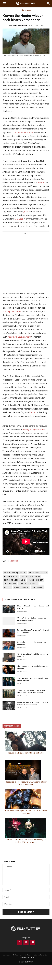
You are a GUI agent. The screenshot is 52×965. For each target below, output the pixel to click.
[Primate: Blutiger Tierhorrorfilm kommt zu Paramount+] (9, 665)
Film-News (26, 10)
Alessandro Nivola (38, 605)
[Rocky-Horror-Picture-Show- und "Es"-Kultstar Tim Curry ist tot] (9, 737)
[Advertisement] (26, 293)
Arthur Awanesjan (19, 25)
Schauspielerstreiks (12, 343)
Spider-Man (37, 620)
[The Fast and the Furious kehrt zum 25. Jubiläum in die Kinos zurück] (9, 701)
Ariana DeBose (10, 609)
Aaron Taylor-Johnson (14, 605)
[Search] (48, 3)
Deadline (13, 593)
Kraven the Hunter (28, 616)
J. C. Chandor (10, 616)
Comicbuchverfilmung (14, 612)
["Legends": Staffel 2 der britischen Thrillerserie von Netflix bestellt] (9, 725)
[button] (4, 3)
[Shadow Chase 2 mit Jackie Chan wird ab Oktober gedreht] (9, 641)
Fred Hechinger (36, 612)
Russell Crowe (21, 620)
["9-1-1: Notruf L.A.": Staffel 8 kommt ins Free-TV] (9, 689)
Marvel (7, 620)
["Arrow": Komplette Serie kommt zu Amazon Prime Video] (9, 653)
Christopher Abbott (30, 609)
